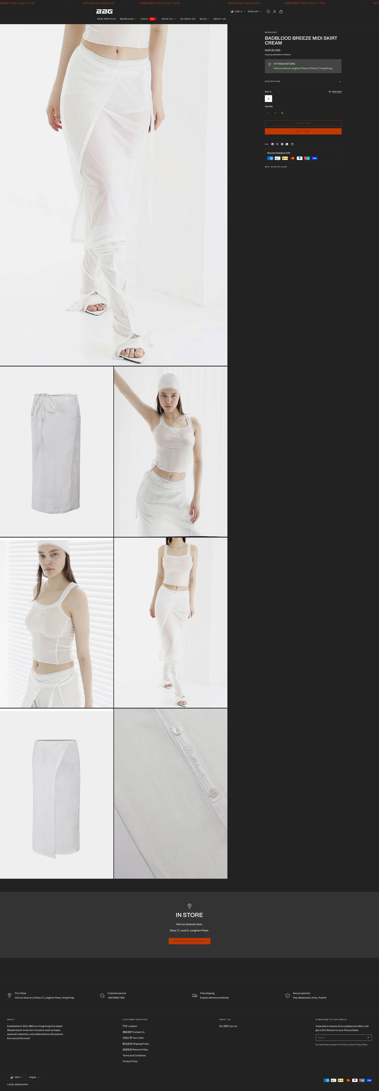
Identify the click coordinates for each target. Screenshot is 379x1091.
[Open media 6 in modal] (108, 714)
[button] (268, 11)
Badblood (271, 32)
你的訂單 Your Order (133, 1038)
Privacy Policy (130, 1061)
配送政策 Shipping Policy (136, 1044)
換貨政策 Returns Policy (135, 1049)
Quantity (269, 106)
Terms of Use (348, 1045)
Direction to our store (188, 941)
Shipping (268, 55)
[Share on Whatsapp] (286, 144)
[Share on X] (277, 144)
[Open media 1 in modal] (222, 29)
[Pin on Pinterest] (282, 144)
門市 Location (130, 1026)
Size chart (337, 92)
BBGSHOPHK (21, 1084)
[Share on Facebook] (272, 144)
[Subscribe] (368, 1037)
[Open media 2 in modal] (108, 372)
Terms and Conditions (134, 1055)
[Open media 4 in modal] (108, 543)
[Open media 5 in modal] (222, 543)
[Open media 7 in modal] (222, 714)
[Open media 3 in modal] (222, 372)
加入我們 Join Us (228, 1026)
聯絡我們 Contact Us (133, 1032)
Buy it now (303, 131)
